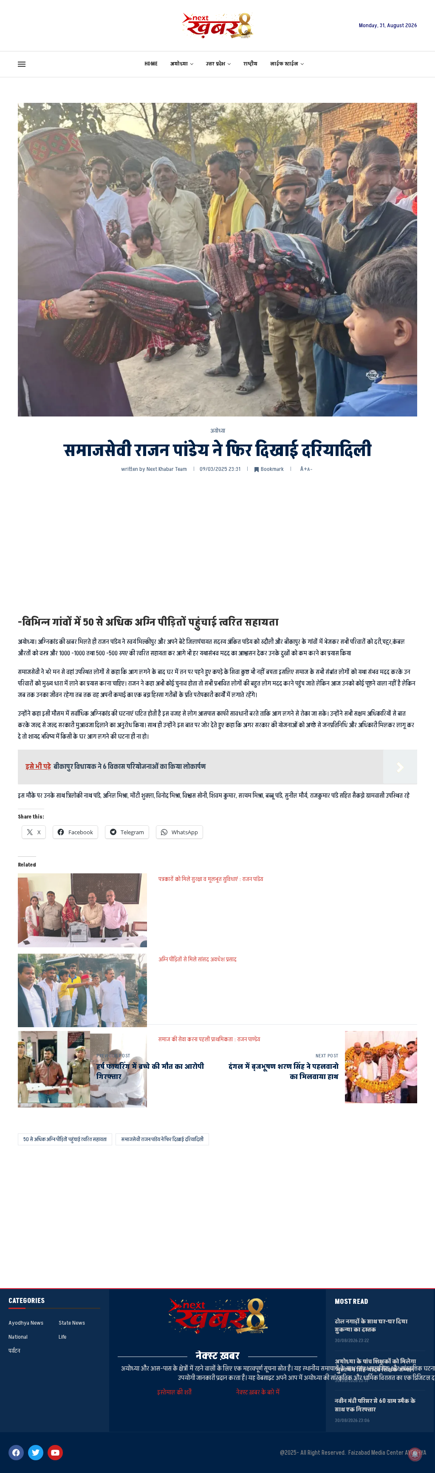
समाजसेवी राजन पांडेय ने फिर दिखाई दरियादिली (162, 1139)
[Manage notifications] (415, 1454)
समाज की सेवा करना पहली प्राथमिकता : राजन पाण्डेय (209, 1039)
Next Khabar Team (167, 469)
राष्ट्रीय (250, 64)
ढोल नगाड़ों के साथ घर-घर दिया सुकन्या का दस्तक (371, 1325)
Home (151, 64)
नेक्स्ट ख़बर (218, 1356)
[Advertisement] (217, 543)
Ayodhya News (25, 1323)
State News (72, 1323)
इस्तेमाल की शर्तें (175, 1392)
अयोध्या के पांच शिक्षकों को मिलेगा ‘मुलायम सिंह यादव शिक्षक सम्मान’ (375, 1365)
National (18, 1337)
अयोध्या (179, 64)
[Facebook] (16, 1452)
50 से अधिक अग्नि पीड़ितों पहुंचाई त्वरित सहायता (65, 1139)
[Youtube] (55, 1452)
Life (62, 1337)
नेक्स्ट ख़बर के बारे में (258, 1392)
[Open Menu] (21, 64)
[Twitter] (35, 1452)
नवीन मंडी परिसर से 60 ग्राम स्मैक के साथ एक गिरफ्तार (375, 1405)
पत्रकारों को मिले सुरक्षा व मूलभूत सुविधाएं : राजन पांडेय (210, 879)
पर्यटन (14, 1351)
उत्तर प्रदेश (215, 64)
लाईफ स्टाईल (284, 64)
